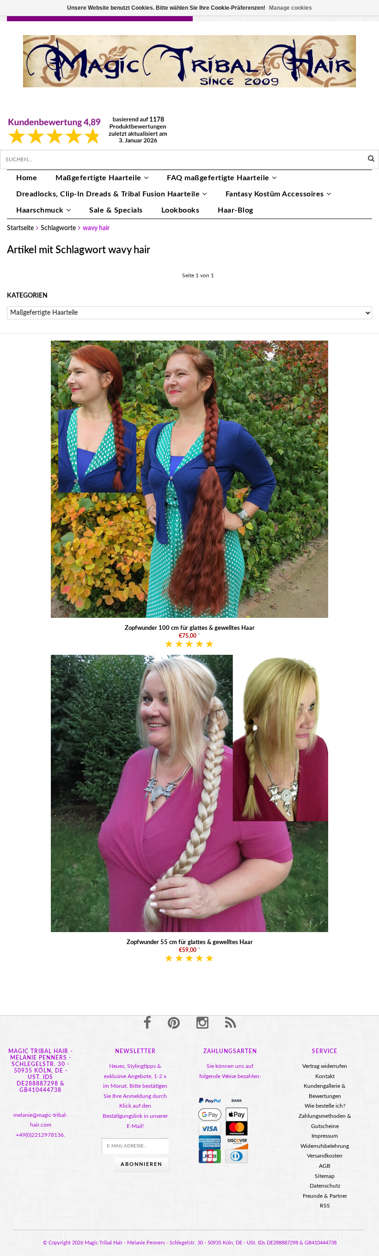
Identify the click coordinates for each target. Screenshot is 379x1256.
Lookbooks (180, 210)
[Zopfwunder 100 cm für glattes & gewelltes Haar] (189, 479)
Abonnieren (141, 1164)
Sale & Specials (116, 210)
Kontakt (325, 1076)
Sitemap (325, 1176)
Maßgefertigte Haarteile (98, 178)
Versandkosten (324, 1155)
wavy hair (96, 228)
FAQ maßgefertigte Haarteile (218, 178)
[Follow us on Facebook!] (147, 1023)
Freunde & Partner (325, 1196)
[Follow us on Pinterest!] (174, 1023)
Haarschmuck (40, 210)
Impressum (325, 1136)
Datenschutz (325, 1186)
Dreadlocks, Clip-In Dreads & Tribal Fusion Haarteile (108, 194)
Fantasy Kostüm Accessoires (275, 194)
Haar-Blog (235, 210)
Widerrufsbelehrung (324, 1146)
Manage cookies (290, 8)
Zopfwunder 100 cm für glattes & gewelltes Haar (190, 628)
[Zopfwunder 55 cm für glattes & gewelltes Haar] (189, 793)
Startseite (20, 228)
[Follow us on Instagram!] (202, 1023)
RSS (325, 1205)
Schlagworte (58, 228)
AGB (324, 1166)
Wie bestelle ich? (325, 1106)
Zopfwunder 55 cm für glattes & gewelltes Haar (190, 942)
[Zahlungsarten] (209, 1101)
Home (26, 178)
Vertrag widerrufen (324, 1066)
